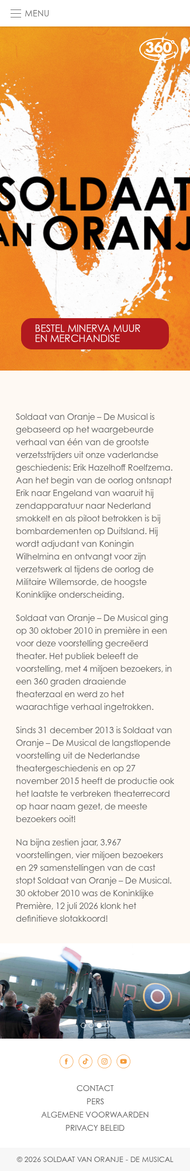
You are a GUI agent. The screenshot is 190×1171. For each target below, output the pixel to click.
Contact (95, 1088)
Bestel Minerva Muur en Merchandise (88, 333)
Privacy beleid (95, 1127)
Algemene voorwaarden (95, 1114)
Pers (95, 1101)
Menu (37, 13)
